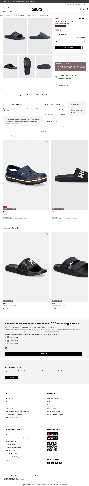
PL (14, 479)
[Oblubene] (84, 9)
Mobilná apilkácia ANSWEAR (55, 414)
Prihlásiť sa (44, 353)
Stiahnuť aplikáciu (82, 66)
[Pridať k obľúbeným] (84, 47)
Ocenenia (9, 405)
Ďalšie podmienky (52, 402)
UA (20, 479)
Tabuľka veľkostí (81, 37)
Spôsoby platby (10, 444)
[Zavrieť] (84, 1)
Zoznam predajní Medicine (13, 447)
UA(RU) (22, 479)
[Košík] (87, 9)
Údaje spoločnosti (37, 475)
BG (5, 479)
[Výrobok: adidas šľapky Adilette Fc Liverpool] (26, 267)
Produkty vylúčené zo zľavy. (52, 331)
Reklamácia (9, 435)
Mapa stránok (57, 475)
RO (16, 479)
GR (9, 479)
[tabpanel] (44, 115)
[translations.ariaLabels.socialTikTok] (60, 463)
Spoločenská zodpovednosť (14, 414)
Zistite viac (12, 377)
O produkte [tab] (9, 95)
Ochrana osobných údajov (14, 417)
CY (6, 479)
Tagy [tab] (20, 95)
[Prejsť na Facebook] (48, 462)
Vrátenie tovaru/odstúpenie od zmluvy (17, 438)
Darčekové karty (11, 450)
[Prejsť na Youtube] (56, 462)
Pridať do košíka (68, 47)
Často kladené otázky (12, 457)
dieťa (4, 11)
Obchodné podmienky (53, 398)
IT (13, 479)
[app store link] (52, 438)
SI (17, 479)
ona (4, 7)
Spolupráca (9, 408)
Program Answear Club (53, 411)
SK (18, 479)
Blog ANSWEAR (51, 408)
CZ (8, 479)
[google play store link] (52, 433)
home (10, 11)
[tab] (37, 95)
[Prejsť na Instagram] (52, 462)
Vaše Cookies (48, 475)
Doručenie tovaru (11, 441)
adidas (57, 18)
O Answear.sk (10, 398)
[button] (70, 42)
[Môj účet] (81, 9)
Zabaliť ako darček (11, 454)
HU (12, 479)
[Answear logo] (37, 9)
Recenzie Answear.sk (12, 402)
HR (11, 479)
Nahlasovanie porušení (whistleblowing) (17, 411)
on (8, 7)
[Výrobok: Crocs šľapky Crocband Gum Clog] (26, 175)
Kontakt (8, 460)
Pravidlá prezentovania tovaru (55, 405)
